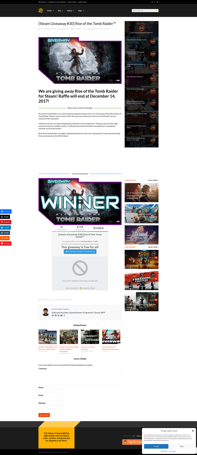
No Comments (77, 29)
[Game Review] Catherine (135, 76)
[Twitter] (152, 2)
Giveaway (43, 299)
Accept (156, 446)
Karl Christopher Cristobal (48, 29)
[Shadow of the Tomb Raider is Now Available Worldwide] (69, 343)
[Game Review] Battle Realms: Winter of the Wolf (136, 139)
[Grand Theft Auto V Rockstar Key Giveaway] (111, 343)
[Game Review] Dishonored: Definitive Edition (135, 53)
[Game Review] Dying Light (135, 89)
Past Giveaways (104, 29)
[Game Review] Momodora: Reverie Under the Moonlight (136, 102)
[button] (193, 431)
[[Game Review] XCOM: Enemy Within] (142, 268)
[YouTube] (158, 2)
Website (42, 403)
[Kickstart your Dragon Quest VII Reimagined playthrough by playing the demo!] (142, 222)
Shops (80, 10)
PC (48, 299)
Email (40, 395)
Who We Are (42, 2)
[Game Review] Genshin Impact (136, 40)
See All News (152, 180)
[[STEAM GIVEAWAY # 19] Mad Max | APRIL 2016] (47, 343)
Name (40, 387)
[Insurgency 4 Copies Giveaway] (90, 343)
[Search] (157, 10)
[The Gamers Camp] (40, 12)
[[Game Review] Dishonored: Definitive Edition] (142, 310)
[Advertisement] (80, 155)
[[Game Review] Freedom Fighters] (142, 289)
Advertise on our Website (57, 2)
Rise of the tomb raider (56, 299)
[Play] (80, 201)
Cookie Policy (164, 451)
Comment (42, 368)
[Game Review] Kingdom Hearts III (141, 32)
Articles (49, 10)
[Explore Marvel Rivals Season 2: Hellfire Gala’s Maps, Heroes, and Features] (142, 244)
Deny (182, 446)
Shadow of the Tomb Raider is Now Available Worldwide (69, 349)
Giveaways (97, 29)
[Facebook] (154, 2)
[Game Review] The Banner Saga (137, 113)
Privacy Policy (172, 451)
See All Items (152, 247)
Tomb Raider (68, 299)
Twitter (141, 452)
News (59, 10)
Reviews (69, 10)
